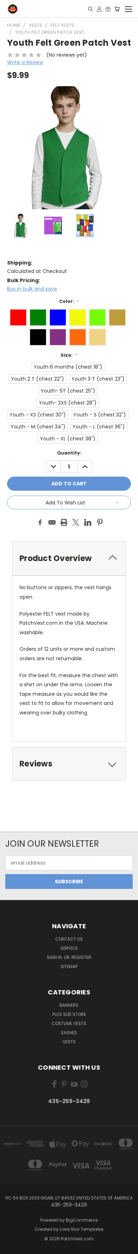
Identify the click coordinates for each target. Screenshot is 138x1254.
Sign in (55, 957)
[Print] (64, 522)
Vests (69, 1042)
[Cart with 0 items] (117, 8)
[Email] (52, 522)
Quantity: (69, 453)
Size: (69, 355)
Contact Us (69, 939)
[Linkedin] (87, 522)
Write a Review (25, 62)
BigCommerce (82, 1220)
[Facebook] (40, 522)
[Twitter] (75, 522)
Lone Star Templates (82, 1229)
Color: (69, 301)
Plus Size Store (69, 1014)
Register (81, 957)
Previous (11, 1247)
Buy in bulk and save (32, 288)
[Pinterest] (99, 522)
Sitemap (69, 966)
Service (69, 948)
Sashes (69, 1033)
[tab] (69, 558)
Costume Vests (69, 1023)
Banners (69, 1005)
